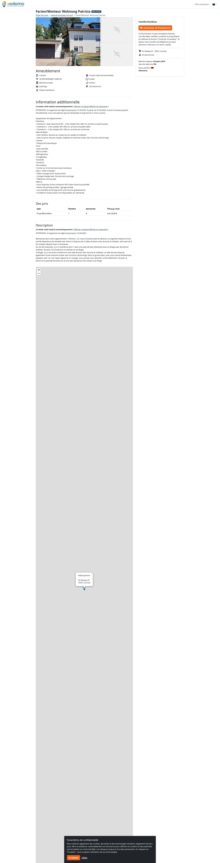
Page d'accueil (42, 15)
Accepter (73, 857)
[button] (84, 589)
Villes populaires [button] (202, 4)
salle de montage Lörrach (62, 15)
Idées (84, 857)
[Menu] (215, 4)
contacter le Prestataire (157, 27)
